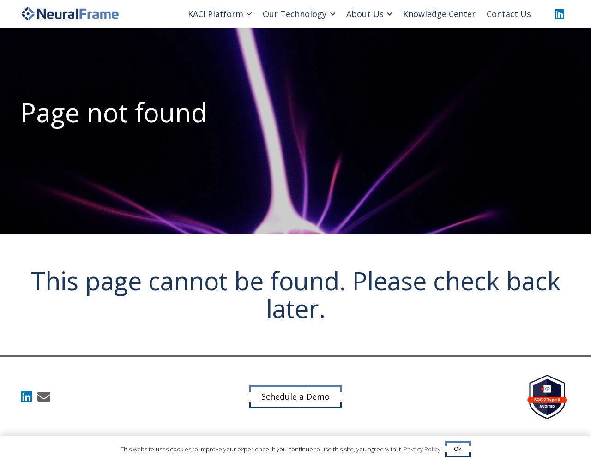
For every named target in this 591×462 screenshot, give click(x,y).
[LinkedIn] (559, 14)
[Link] (70, 14)
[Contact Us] (43, 396)
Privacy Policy (422, 449)
